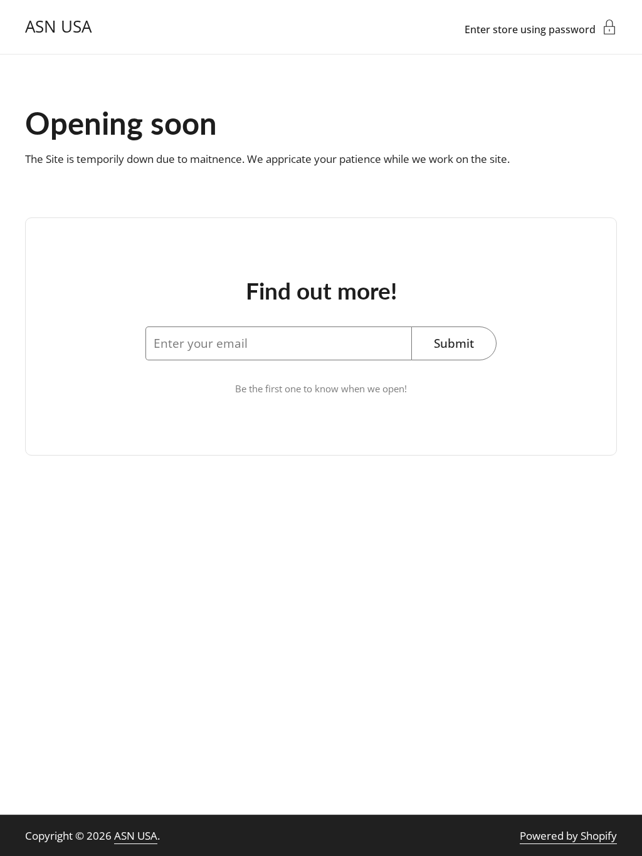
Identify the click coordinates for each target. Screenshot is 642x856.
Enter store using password (530, 28)
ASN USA (58, 27)
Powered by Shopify (568, 835)
